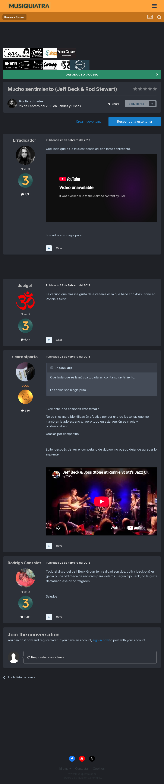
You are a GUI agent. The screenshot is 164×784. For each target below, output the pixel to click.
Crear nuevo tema (88, 121)
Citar (59, 248)
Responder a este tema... (48, 657)
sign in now (101, 640)
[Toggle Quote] (52, 367)
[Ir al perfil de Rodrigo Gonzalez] (25, 578)
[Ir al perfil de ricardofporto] (25, 371)
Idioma (64, 768)
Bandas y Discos (69, 106)
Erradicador (34, 101)
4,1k (27, 194)
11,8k (26, 616)
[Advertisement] (81, 35)
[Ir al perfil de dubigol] (25, 300)
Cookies (99, 768)
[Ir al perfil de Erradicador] (12, 103)
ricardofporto (25, 357)
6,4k (26, 339)
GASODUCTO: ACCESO (82, 74)
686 (27, 410)
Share (115, 103)
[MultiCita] (49, 248)
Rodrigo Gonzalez (24, 563)
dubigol (25, 285)
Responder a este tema (134, 121)
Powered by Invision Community (82, 777)
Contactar (82, 768)
